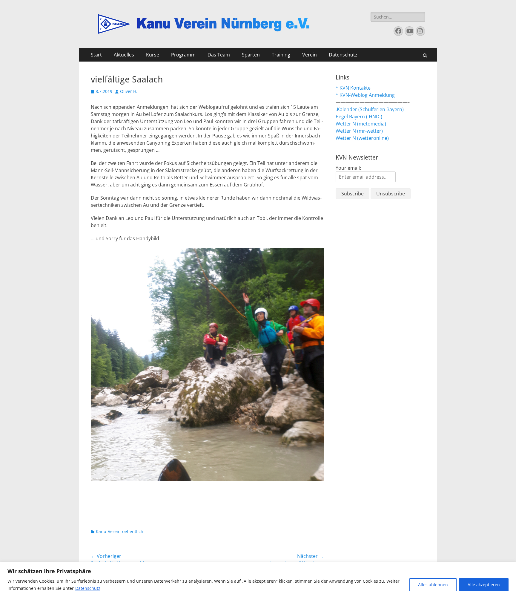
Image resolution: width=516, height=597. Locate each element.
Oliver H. (128, 91)
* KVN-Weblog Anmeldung (365, 95)
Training (281, 54)
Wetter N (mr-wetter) (359, 131)
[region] (258, 579)
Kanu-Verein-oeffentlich (119, 531)
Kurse (152, 54)
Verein (309, 54)
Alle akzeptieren (484, 584)
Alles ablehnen (433, 584)
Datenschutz (87, 588)
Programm (183, 54)
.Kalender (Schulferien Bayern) (370, 109)
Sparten (251, 54)
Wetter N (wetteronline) (362, 138)
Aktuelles (124, 54)
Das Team (219, 54)
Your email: (348, 168)
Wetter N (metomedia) (361, 123)
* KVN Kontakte (353, 88)
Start (96, 54)
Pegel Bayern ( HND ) (359, 116)
